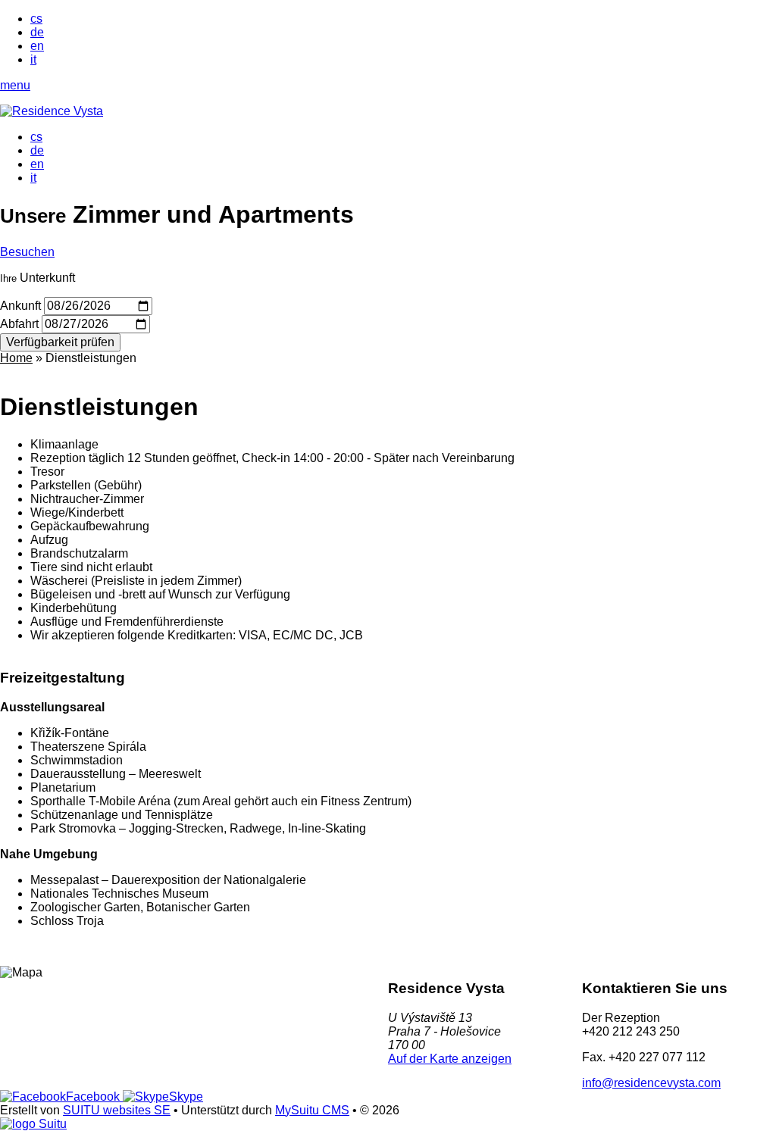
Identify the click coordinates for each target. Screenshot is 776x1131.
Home (16, 357)
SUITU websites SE (117, 1110)
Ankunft (20, 305)
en (37, 45)
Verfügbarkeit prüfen (60, 342)
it (33, 59)
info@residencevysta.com (651, 1082)
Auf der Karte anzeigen (450, 1058)
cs (36, 18)
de (37, 32)
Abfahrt (19, 323)
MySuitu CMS (312, 1110)
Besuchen (27, 251)
